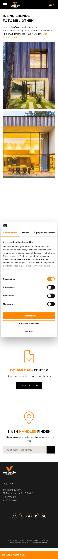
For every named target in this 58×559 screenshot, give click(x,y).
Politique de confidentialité (19, 543)
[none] (51, 4)
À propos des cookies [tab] (44, 233)
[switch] (51, 287)
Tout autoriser (29, 316)
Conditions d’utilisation (40, 543)
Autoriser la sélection (29, 324)
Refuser (29, 331)
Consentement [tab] (10, 233)
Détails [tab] (25, 233)
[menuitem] (51, 4)
